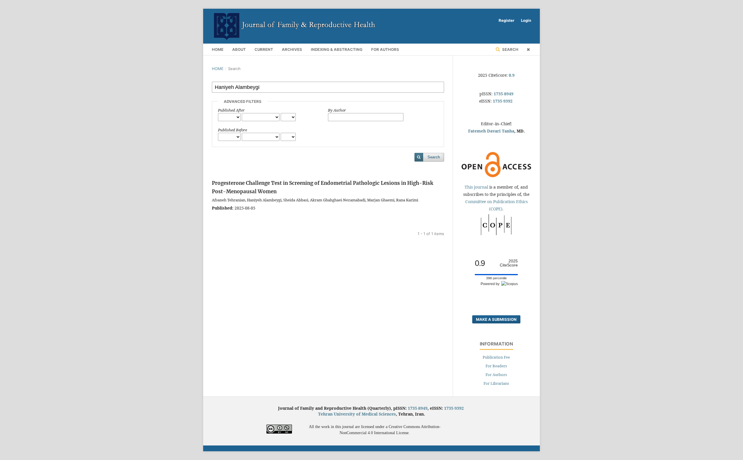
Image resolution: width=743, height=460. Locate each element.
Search (509, 49)
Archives (292, 49)
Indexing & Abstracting (337, 49)
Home (217, 49)
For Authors (385, 49)
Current (264, 49)
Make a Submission (496, 319)
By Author (337, 110)
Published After (231, 110)
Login (526, 20)
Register (506, 20)
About (239, 49)
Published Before (232, 130)
